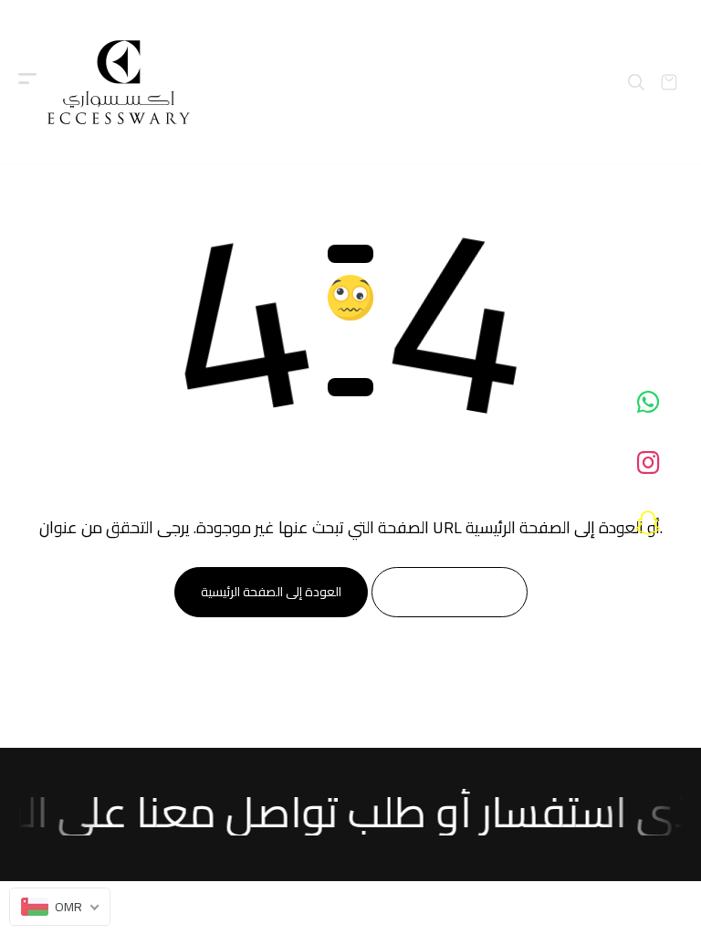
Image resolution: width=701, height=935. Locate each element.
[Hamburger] (27, 82)
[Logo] (119, 82)
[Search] (636, 82)
